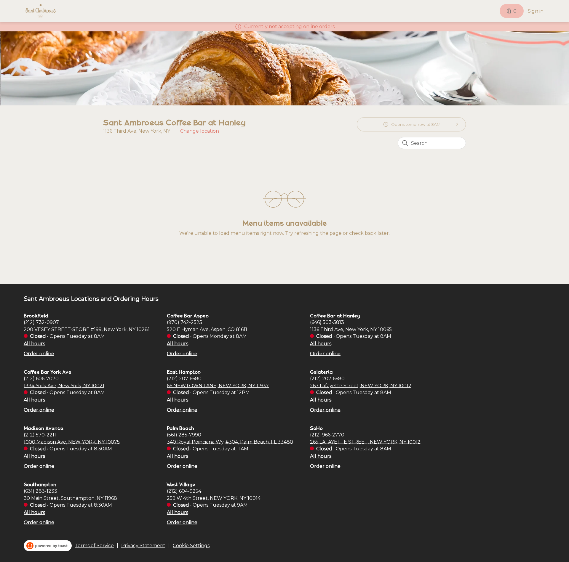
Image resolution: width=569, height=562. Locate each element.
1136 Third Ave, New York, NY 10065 (351, 329)
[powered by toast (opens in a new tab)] (47, 545)
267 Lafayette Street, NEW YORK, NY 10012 (360, 385)
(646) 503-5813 (327, 322)
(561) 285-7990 (184, 434)
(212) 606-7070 (41, 378)
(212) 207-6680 (184, 378)
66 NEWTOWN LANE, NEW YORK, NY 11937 (218, 385)
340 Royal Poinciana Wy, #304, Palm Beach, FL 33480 (230, 441)
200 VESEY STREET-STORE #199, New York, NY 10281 (87, 329)
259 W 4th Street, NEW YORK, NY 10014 (213, 498)
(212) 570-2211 (40, 434)
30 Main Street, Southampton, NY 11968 (70, 498)
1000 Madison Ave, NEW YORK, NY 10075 (72, 441)
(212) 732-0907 (41, 322)
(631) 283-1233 (40, 491)
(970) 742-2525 (184, 322)
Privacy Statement (143, 545)
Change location (199, 131)
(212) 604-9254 (184, 491)
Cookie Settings (191, 545)
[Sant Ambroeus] (40, 11)
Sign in (536, 11)
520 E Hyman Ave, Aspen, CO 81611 (207, 329)
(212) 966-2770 (327, 434)
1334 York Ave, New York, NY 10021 (64, 385)
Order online (39, 353)
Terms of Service (94, 545)
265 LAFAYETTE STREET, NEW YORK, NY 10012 (365, 441)
